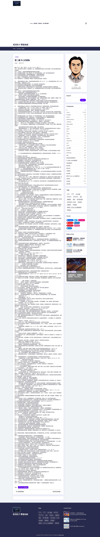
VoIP (67, 143)
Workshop (21, 487)
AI (66, 110)
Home (14, 48)
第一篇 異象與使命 (20, 491)
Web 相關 (68, 148)
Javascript (68, 121)
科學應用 (68, 170)
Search (83, 100)
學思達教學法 (69, 163)
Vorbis (67, 145)
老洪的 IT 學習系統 (20, 44)
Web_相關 (78, 194)
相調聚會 (69, 204)
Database (68, 114)
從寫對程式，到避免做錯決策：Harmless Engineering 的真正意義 (79, 241)
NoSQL (68, 128)
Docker (68, 117)
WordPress (68, 152)
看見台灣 (68, 168)
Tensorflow (69, 140)
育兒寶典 (68, 173)
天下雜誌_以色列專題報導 (71, 160)
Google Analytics (70, 119)
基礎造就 (69, 199)
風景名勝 (68, 183)
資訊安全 (68, 178)
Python (68, 133)
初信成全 (51, 515)
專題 (74, 199)
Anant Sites (61, 535)
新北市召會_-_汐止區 (71, 202)
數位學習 (68, 165)
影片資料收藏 (80, 199)
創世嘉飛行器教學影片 (71, 158)
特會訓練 (25, 487)
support (68, 138)
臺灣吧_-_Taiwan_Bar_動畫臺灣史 (74, 207)
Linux (67, 126)
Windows (68, 150)
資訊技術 (68, 181)
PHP (67, 131)
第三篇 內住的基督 (56, 491)
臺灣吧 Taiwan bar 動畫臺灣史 (72, 176)
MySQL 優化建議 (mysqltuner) (77, 250)
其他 (67, 155)
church (17, 56)
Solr (67, 136)
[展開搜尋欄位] (86, 23)
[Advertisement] (20, 25)
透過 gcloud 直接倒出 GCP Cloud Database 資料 (79, 245)
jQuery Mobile (69, 124)
